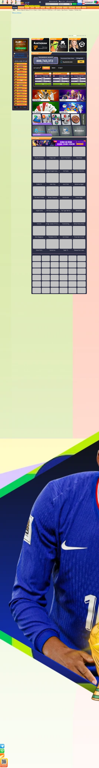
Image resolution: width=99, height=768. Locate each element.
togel (53, 7)
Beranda (15, 7)
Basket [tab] (53, 68)
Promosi (84, 7)
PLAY (43, 84)
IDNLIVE (37, 7)
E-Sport (27, 7)
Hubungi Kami (71, 1)
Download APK (54, 1)
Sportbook (21, 7)
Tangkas (65, 7)
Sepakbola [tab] (46, 68)
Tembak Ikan (71, 7)
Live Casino (59, 7)
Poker (48, 7)
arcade (43, 7)
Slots (32, 7)
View (81, 60)
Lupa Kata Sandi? (80, 1)
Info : (14, 10)
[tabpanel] (60, 79)
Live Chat (62, 1)
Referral (78, 7)
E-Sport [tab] (60, 68)
